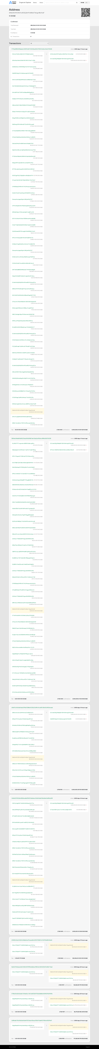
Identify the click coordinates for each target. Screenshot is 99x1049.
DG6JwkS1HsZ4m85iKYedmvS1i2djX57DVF (22, 143)
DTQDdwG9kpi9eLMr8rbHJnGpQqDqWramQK (23, 156)
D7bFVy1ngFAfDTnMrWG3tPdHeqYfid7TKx (23, 803)
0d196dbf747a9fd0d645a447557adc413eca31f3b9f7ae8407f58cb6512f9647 (32, 1020)
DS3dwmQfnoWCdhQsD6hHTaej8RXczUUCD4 (24, 489)
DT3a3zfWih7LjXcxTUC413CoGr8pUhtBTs (61, 809)
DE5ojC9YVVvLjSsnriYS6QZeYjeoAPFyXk (22, 719)
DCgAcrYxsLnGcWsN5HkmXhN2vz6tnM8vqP (23, 634)
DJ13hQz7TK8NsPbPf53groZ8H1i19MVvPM (23, 539)
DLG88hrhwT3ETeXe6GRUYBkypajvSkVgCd (23, 558)
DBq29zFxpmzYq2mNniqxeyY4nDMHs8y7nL (23, 628)
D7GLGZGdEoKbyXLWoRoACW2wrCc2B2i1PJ (23, 137)
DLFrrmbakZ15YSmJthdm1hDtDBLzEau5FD (22, 873)
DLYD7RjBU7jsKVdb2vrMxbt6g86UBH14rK (22, 462)
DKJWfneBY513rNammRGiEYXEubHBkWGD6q (23, 686)
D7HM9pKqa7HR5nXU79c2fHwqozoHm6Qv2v (24, 186)
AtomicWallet (12, 1047)
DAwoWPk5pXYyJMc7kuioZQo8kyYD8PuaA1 (23, 809)
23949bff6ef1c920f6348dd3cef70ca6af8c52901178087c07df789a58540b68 (32, 940)
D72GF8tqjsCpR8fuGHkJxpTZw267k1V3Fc (23, 397)
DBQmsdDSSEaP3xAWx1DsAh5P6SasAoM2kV (24, 527)
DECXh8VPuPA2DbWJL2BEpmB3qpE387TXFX (24, 295)
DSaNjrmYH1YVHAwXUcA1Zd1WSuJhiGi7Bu (23, 99)
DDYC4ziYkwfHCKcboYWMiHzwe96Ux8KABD (23, 218)
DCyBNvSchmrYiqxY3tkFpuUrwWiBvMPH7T (23, 886)
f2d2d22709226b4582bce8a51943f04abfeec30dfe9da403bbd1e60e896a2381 (32, 798)
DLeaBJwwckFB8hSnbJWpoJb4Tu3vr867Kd (23, 738)
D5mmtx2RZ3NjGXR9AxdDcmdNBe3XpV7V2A (24, 79)
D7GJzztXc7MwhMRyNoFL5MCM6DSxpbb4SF (24, 301)
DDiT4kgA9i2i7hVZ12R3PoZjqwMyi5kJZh (22, 892)
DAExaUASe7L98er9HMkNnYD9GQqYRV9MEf (23, 105)
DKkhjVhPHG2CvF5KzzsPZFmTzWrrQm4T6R (23, 577)
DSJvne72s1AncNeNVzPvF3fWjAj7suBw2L (23, 54)
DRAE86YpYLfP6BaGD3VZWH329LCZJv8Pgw (23, 924)
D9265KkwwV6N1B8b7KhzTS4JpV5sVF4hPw (23, 391)
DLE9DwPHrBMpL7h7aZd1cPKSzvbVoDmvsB (23, 521)
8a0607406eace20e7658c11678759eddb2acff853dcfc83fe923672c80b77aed (32, 967)
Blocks (35, 2)
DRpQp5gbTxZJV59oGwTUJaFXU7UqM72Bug (24, 450)
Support (88, 1047)
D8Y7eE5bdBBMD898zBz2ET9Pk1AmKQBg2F (23, 269)
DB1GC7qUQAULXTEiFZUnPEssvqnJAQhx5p (23, 423)
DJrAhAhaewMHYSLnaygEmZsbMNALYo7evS (23, 231)
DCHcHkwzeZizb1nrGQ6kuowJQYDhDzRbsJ (23, 692)
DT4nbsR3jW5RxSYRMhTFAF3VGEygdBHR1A (23, 131)
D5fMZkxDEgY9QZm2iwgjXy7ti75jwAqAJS (22, 666)
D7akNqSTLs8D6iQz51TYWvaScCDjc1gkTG (23, 359)
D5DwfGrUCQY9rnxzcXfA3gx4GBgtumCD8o (23, 770)
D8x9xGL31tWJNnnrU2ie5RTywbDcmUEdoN (23, 352)
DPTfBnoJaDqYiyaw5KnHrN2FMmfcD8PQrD (23, 169)
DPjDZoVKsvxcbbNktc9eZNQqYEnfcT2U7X (23, 647)
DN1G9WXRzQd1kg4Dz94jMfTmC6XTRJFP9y (23, 378)
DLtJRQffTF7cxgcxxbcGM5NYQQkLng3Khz (23, 443)
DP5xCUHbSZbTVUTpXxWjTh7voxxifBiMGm (23, 473)
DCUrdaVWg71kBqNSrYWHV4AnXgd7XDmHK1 (62, 58)
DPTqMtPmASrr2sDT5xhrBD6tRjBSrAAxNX (23, 816)
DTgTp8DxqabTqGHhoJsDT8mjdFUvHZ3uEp (23, 346)
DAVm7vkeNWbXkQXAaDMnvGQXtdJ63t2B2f (23, 502)
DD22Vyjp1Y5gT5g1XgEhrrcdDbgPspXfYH (22, 175)
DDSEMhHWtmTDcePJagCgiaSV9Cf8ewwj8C (24, 783)
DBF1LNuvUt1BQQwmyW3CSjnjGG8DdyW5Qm (24, 602)
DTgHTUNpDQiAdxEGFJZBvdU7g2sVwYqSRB (23, 225)
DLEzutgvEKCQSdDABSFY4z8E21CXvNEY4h (23, 829)
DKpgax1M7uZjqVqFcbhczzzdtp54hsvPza (22, 162)
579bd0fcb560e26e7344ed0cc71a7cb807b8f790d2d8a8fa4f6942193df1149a (32, 994)
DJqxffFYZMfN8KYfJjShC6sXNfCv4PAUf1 (22, 918)
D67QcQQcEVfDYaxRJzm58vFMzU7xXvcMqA (61, 54)
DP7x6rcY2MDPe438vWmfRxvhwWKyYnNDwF (62, 450)
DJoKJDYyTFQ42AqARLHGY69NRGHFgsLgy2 (23, 496)
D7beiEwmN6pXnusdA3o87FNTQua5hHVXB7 (23, 841)
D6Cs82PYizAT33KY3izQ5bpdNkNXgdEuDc (23, 92)
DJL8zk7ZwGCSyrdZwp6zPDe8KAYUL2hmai (23, 193)
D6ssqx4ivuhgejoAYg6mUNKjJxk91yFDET (22, 199)
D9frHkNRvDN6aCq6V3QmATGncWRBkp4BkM (24, 751)
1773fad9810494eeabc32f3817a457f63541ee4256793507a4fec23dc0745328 (32, 49)
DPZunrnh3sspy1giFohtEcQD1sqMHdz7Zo (22, 237)
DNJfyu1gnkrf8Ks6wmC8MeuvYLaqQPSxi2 (23, 308)
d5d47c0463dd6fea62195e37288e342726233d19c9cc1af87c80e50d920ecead (32, 707)
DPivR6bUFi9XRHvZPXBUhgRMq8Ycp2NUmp (23, 725)
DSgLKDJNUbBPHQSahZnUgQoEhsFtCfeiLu (23, 276)
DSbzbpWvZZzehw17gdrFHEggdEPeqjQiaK (23, 515)
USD (86, 2)
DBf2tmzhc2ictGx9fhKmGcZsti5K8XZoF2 (22, 712)
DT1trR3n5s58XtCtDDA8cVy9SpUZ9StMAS (23, 615)
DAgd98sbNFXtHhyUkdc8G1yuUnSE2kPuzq (23, 998)
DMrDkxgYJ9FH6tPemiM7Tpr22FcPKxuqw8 (23, 124)
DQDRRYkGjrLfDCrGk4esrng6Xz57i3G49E (22, 73)
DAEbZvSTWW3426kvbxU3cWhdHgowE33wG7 (24, 763)
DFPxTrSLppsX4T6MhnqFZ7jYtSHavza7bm (23, 456)
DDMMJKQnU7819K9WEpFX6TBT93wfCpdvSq (24, 67)
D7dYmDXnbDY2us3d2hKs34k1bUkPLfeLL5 (23, 263)
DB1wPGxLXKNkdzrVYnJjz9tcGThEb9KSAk (22, 545)
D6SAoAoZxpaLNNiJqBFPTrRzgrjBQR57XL (22, 480)
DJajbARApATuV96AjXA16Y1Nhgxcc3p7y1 (22, 654)
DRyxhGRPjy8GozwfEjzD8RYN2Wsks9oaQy (23, 905)
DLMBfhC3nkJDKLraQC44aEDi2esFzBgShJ (23, 564)
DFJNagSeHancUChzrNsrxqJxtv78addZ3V (22, 384)
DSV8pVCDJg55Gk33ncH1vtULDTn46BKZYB (23, 244)
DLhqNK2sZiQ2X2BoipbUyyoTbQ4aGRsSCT (23, 327)
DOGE (82, 2)
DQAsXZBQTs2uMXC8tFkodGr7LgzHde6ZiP (23, 508)
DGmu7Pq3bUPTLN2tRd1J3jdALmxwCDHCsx (23, 945)
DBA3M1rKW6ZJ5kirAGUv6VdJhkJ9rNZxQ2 (22, 484)
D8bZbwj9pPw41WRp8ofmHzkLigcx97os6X (23, 731)
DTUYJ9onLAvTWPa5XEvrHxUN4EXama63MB (23, 673)
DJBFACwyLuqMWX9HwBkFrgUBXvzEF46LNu (24, 551)
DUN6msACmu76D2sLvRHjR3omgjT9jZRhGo (23, 257)
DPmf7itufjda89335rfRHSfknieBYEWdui (22, 416)
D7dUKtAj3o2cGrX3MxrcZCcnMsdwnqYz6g (23, 340)
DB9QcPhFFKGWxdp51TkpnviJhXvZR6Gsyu (23, 289)
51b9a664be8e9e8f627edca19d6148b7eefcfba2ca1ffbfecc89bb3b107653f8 (31, 438)
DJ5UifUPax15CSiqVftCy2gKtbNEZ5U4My (22, 660)
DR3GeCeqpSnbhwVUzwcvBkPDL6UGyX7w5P (24, 404)
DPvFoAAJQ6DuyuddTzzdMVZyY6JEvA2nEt (23, 822)
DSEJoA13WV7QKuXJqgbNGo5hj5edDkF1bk (23, 372)
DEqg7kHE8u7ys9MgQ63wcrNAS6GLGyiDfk (23, 118)
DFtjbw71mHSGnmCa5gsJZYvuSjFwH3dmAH (23, 111)
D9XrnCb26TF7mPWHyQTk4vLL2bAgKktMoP (23, 899)
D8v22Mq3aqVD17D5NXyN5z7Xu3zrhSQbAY (23, 467)
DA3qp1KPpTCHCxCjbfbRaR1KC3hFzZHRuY (23, 744)
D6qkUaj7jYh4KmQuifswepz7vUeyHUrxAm (23, 912)
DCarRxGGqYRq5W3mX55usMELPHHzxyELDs (24, 282)
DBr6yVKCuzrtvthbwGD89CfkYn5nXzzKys (22, 534)
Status (41, 2)
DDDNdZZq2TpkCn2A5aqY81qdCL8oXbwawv (23, 854)
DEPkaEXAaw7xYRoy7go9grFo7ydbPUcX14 (23, 212)
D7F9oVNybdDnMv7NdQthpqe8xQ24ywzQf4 (23, 205)
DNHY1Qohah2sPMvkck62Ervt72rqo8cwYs (23, 867)
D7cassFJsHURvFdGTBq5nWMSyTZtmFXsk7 (23, 180)
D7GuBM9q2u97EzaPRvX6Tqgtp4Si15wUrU (23, 590)
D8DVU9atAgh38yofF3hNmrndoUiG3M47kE (23, 314)
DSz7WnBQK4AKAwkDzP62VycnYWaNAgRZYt (24, 86)
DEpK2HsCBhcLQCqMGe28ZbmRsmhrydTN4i (24, 150)
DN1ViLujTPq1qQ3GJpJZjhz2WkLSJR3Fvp (22, 321)
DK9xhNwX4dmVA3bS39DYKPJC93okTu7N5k (23, 60)
